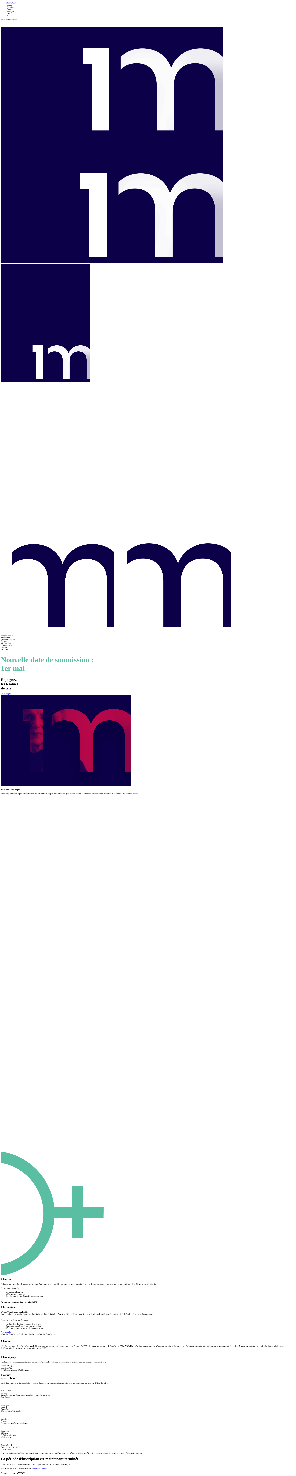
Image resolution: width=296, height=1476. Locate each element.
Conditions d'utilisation (40, 1468)
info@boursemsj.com (9, 19)
